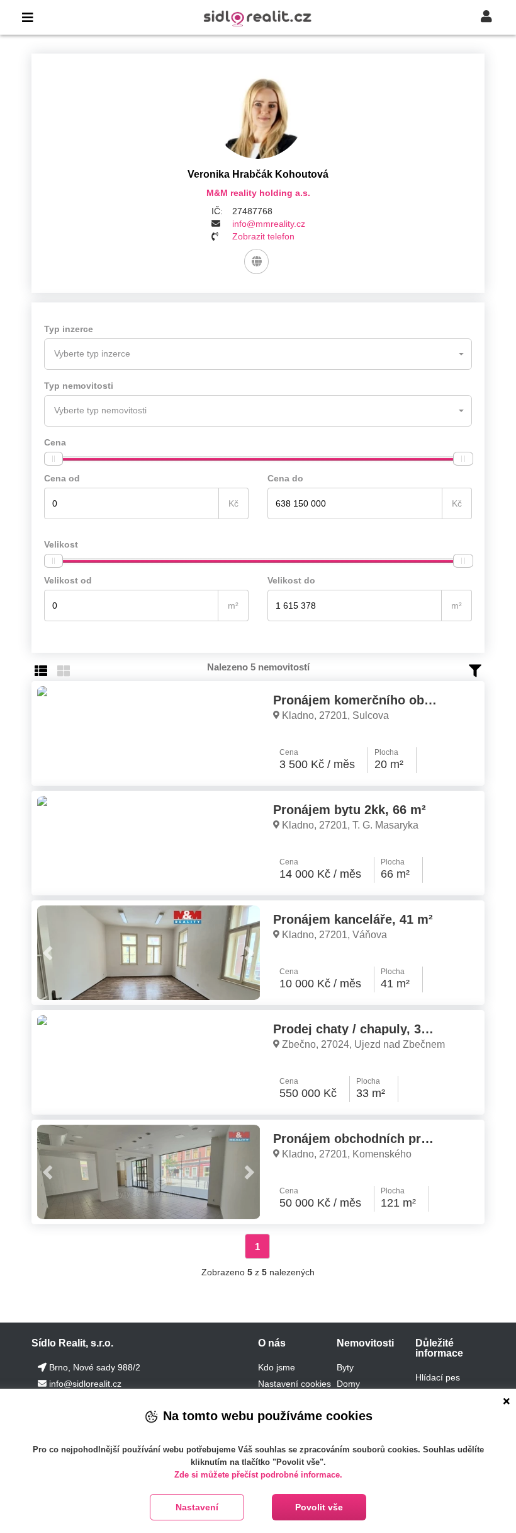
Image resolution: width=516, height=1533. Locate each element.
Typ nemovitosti (78, 386)
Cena (55, 442)
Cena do (285, 478)
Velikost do (291, 580)
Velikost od (68, 580)
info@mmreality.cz (268, 224)
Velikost (61, 544)
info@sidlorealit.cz (85, 1384)
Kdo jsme (276, 1367)
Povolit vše (319, 1507)
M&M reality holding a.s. (258, 193)
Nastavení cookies (294, 1384)
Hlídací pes (437, 1377)
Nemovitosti (365, 1343)
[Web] (256, 261)
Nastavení (197, 1507)
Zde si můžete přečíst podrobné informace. (258, 1474)
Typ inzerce (68, 329)
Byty (345, 1367)
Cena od (62, 478)
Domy (348, 1384)
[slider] (53, 459)
